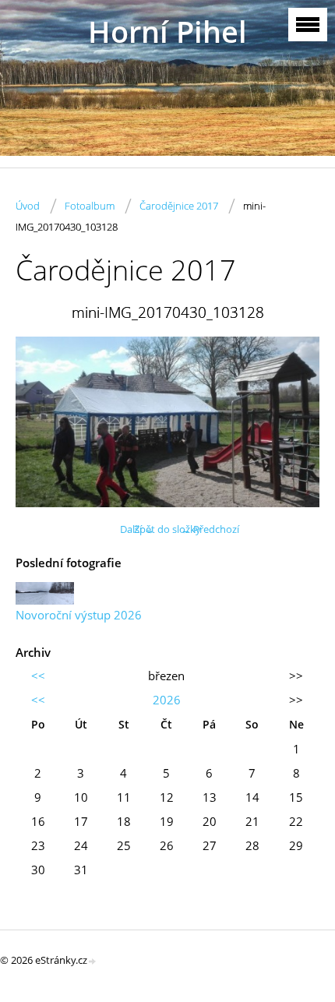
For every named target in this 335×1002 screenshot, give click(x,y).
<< (38, 675)
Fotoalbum (90, 206)
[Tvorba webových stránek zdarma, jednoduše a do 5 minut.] (92, 961)
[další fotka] (294, 422)
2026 (167, 699)
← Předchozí (210, 529)
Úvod (28, 206)
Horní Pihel (167, 31)
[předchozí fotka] (40, 422)
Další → (137, 529)
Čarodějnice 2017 (178, 206)
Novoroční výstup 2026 (79, 615)
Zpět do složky (167, 529)
